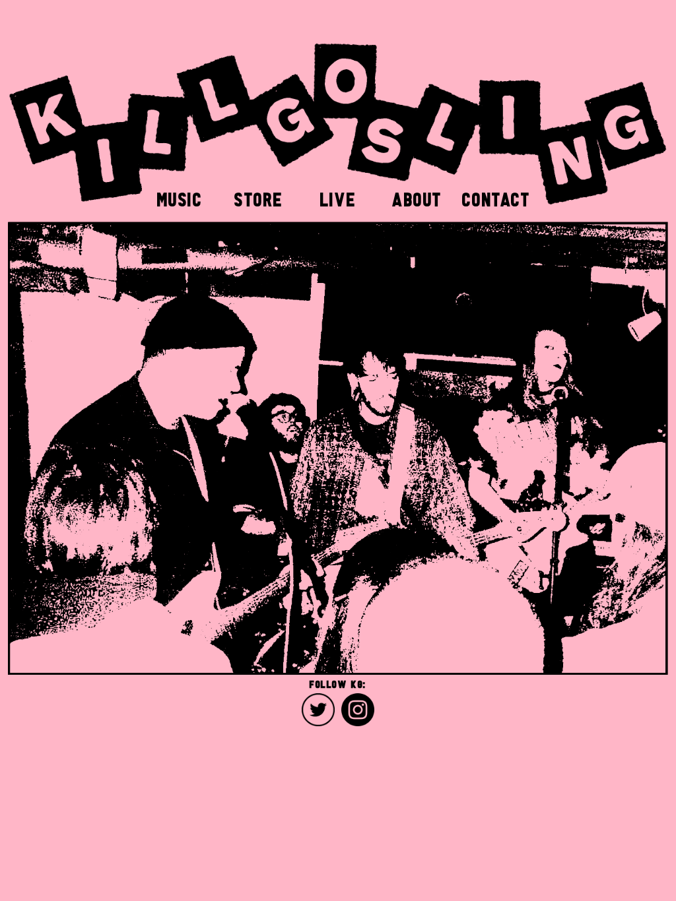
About (417, 198)
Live (338, 198)
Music (180, 198)
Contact (496, 198)
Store (258, 198)
